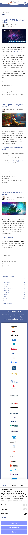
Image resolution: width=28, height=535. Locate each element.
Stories (12, 263)
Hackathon (10, 94)
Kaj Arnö (13, 109)
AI (4, 265)
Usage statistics (19, 319)
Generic (14, 301)
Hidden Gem (14, 290)
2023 (5, 180)
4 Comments (11, 199)
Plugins (14, 294)
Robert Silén (14, 25)
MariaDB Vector (17, 94)
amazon (8, 180)
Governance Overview (8, 314)
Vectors (11, 265)
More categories (8, 303)
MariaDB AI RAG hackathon (18, 51)
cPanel (17, 180)
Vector (9, 93)
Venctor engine (17, 265)
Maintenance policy (20, 314)
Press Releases (14, 282)
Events (14, 296)
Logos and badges (9, 319)
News (14, 278)
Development (14, 292)
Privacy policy (18, 317)
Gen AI (5, 93)
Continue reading (7, 85)
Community (14, 284)
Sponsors (14, 280)
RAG (22, 94)
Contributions (14, 286)
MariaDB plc (5, 182)
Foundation (14, 298)
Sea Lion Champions (14, 288)
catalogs (13, 180)
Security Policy (10, 317)
